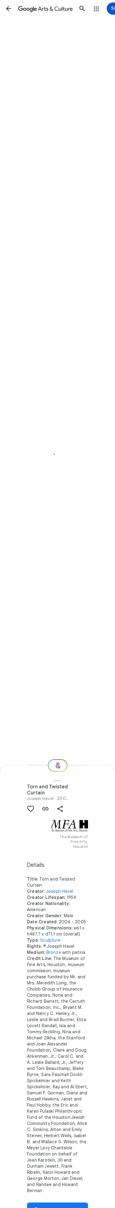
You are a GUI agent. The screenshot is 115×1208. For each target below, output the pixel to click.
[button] (8, 8)
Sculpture (50, 940)
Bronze (53, 952)
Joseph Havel (40, 798)
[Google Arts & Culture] (45, 8)
